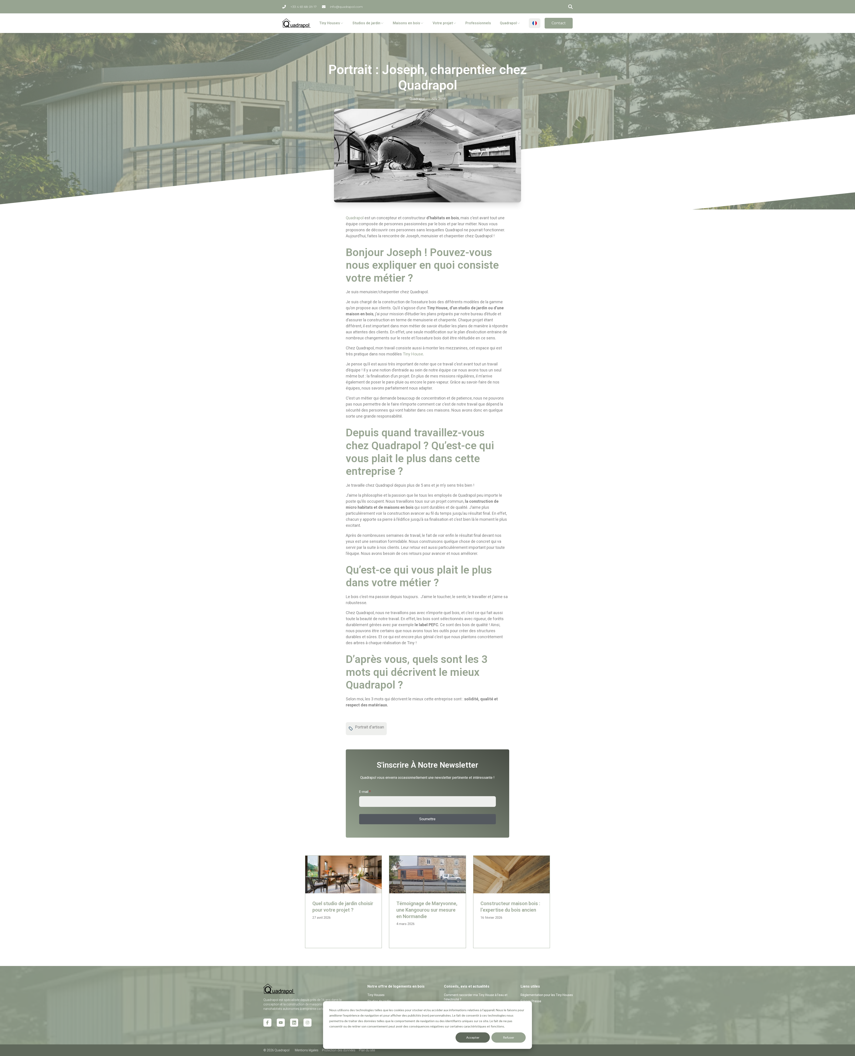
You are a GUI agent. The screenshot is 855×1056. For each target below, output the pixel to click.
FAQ (523, 1007)
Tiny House (413, 354)
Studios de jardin (366, 23)
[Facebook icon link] (267, 1023)
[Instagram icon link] (307, 1023)
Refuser (508, 1037)
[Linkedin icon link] (294, 1023)
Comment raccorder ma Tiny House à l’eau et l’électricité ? (475, 997)
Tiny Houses (329, 23)
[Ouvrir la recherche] (570, 6)
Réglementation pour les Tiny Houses (547, 995)
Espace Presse (531, 1001)
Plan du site (367, 1050)
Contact (559, 23)
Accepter (472, 1037)
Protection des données (338, 1050)
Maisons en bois (406, 23)
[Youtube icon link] (281, 1023)
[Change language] (534, 23)
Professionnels (478, 23)
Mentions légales (306, 1050)
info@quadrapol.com (346, 7)
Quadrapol (355, 217)
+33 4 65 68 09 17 (303, 7)
